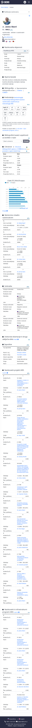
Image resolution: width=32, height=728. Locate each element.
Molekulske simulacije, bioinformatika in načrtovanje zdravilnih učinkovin (22, 622)
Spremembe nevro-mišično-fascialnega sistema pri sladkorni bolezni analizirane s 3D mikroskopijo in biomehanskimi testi (23, 469)
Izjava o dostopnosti (18, 726)
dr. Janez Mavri (21, 390)
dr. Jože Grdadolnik (22, 547)
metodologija (18, 97)
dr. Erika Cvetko (21, 478)
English (22, 719)
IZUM (9, 724)
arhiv (16, 130)
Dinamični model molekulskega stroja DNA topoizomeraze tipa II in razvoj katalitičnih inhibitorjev (22, 447)
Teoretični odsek (21, 354)
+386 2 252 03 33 (11, 721)
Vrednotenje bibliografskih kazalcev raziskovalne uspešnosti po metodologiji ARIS (13, 102)
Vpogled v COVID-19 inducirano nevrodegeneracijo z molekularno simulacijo (22, 382)
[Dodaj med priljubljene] (29, 15)
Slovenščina (12, 719)
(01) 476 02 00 (8, 37)
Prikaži (15, 339)
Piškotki (10, 726)
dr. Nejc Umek (21, 435)
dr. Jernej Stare (21, 272)
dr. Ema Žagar (21, 529)
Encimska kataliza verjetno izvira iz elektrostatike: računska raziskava (22, 401)
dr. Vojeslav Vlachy (22, 494)
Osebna (19, 90)
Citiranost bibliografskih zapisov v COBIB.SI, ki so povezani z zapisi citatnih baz (14, 149)
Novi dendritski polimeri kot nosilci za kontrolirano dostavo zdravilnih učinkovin (22, 521)
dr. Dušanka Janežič (22, 565)
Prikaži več (24, 208)
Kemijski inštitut (21, 352)
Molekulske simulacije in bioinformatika (21, 681)
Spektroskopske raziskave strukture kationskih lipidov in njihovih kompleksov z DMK (23, 540)
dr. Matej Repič (21, 223)
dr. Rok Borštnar (21, 234)
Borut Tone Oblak (22, 247)
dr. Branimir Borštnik (23, 687)
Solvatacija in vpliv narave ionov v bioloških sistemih (22, 488)
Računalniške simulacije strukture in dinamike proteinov (22, 558)
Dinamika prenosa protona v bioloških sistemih (22, 504)
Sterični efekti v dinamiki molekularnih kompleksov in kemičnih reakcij (22, 576)
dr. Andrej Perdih (22, 456)
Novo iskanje (4, 7)
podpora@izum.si (22, 721)
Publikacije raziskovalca (11, 12)
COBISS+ (5, 92)
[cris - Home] (5, 2)
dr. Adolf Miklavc (22, 583)
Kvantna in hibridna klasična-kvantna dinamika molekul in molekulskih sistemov (22, 699)
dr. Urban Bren (21, 259)
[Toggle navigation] (29, 2)
